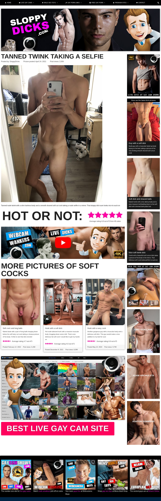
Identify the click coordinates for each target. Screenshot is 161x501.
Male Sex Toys (50, 2)
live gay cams (25, 491)
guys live (76, 491)
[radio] (91, 215)
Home (9, 2)
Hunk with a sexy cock (96, 328)
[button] (158, 2)
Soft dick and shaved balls (140, 199)
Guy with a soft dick (137, 143)
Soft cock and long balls (12, 328)
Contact (141, 2)
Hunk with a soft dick (53, 328)
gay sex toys (107, 491)
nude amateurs (44, 491)
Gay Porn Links (74, 2)
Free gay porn (97, 2)
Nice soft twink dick (137, 252)
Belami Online (153, 491)
